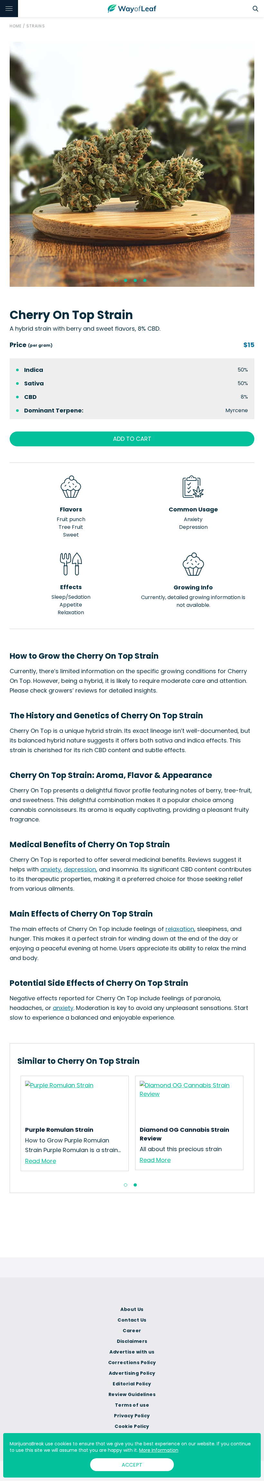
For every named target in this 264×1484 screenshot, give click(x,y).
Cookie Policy (132, 1426)
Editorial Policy (132, 1384)
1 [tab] (116, 280)
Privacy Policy (132, 1415)
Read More (40, 1161)
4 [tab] (144, 280)
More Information (158, 1450)
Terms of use (132, 1405)
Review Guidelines (132, 1394)
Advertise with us (131, 1352)
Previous (5, 164)
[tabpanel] (132, 164)
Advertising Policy (132, 1373)
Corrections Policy (132, 1362)
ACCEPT (132, 1465)
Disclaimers (132, 1341)
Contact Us (132, 1320)
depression (80, 869)
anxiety (50, 869)
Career (132, 1330)
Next (259, 164)
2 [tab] (125, 280)
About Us (132, 1309)
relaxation (179, 929)
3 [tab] (135, 280)
